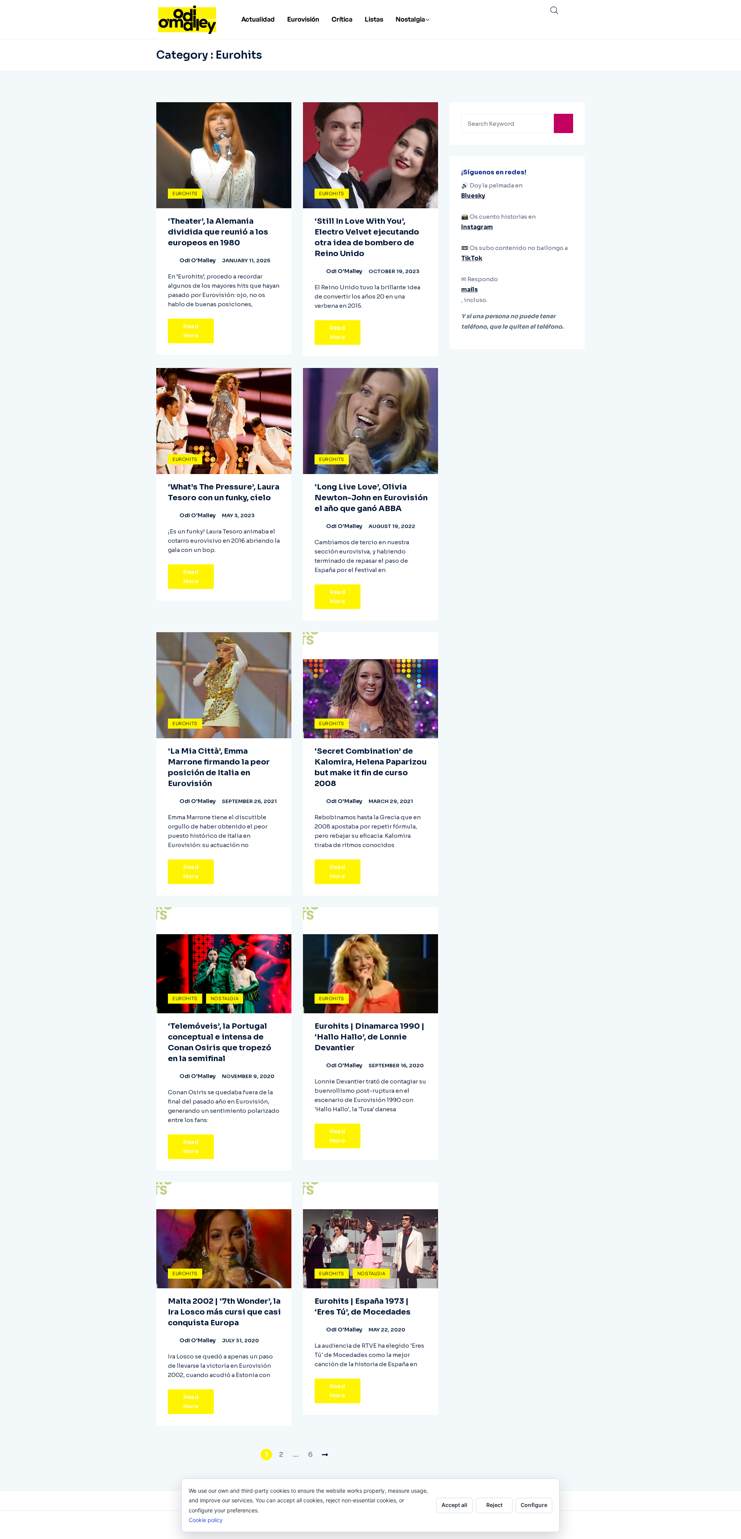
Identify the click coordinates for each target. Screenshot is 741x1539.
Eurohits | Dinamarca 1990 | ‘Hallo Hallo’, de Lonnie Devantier (370, 1037)
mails (469, 289)
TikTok (471, 258)
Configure (534, 1505)
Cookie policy (206, 1520)
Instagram (477, 227)
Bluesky (473, 195)
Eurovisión (303, 19)
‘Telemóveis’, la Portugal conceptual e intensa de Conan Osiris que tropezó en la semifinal (219, 1042)
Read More (190, 331)
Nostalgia (410, 19)
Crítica (342, 19)
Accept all (454, 1505)
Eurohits (185, 193)
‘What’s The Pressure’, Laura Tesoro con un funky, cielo (223, 492)
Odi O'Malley (197, 260)
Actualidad (258, 19)
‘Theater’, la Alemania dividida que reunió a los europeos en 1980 (218, 232)
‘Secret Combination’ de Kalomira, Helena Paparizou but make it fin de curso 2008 (371, 767)
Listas (374, 19)
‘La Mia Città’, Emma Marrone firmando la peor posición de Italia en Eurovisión (219, 767)
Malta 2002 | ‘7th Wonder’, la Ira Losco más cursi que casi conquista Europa (224, 1312)
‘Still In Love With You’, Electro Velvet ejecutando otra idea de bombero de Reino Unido (367, 237)
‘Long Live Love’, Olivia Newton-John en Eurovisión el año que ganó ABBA (371, 497)
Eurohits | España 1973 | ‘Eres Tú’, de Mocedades (363, 1306)
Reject (494, 1505)
